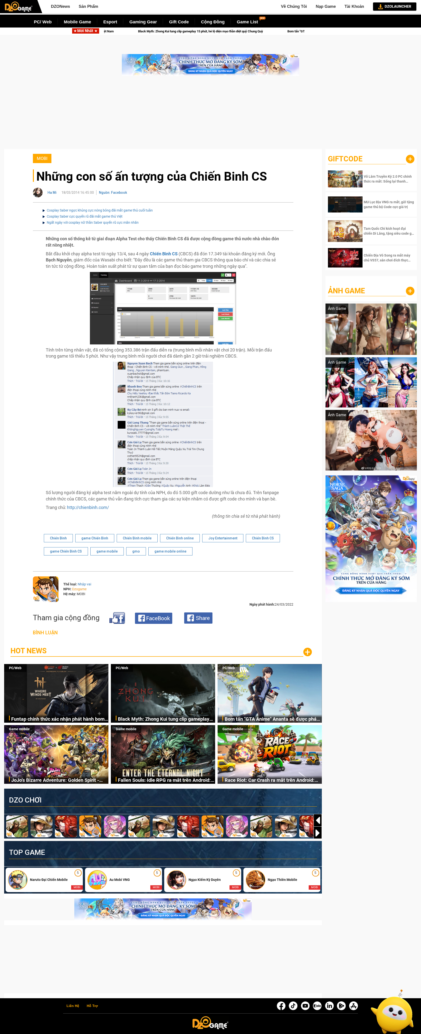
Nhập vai (84, 584)
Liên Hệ (73, 1006)
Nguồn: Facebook (113, 192)
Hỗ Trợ (92, 1006)
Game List (247, 21)
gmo (136, 551)
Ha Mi (52, 192)
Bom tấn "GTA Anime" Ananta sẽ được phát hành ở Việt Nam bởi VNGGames (181, 31)
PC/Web (15, 668)
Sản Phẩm (88, 6)
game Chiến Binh (94, 538)
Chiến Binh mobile (137, 538)
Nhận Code (382, 179)
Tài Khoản (354, 6)
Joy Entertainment (222, 538)
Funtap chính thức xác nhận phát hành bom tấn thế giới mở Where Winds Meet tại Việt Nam (58, 719)
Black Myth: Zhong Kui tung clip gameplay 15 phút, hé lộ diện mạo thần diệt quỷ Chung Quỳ (165, 719)
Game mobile (19, 729)
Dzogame (79, 589)
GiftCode (345, 159)
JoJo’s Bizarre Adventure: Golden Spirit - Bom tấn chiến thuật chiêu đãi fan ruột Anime (55, 780)
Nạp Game (326, 6)
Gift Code (179, 21)
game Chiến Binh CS (66, 551)
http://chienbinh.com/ (88, 507)
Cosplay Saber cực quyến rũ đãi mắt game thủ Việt (85, 216)
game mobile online (170, 551)
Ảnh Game (346, 290)
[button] (318, 833)
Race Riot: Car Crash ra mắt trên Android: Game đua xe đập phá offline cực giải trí (270, 780)
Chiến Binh (58, 538)
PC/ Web (43, 21)
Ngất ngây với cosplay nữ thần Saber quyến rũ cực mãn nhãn (93, 222)
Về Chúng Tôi (294, 6)
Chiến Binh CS (263, 538)
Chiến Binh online (180, 538)
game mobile (107, 551)
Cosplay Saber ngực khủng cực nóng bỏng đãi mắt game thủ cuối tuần (100, 210)
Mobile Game (77, 21)
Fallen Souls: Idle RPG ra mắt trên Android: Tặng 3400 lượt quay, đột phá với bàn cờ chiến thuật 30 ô (164, 780)
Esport (110, 21)
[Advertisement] (210, 115)
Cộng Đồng (213, 21)
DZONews (60, 6)
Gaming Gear (143, 21)
